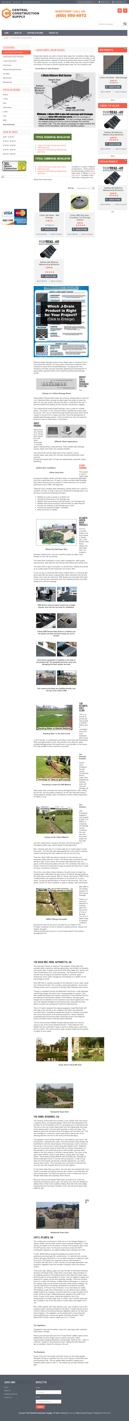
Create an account (34, 2)
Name (38, 1387)
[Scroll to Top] (0, 1371)
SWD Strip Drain (44, 147)
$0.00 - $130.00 (8, 137)
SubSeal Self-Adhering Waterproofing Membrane (49, 263)
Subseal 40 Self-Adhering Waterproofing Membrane (52, 150)
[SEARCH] (125, 24)
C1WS (5, 111)
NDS (4, 103)
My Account (16, 2)
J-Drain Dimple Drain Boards (13, 52)
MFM (4, 120)
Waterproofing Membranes (12, 69)
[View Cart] (125, 10)
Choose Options (50, 229)
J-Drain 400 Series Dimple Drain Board (52, 167)
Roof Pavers (7, 65)
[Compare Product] (120, 10)
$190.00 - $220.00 (9, 149)
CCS (4, 116)
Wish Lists (105, 2)
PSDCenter (106, 1413)
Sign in (25, 2)
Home (6, 38)
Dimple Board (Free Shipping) (13, 56)
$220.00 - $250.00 (9, 154)
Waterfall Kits (7, 82)
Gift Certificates (6, 2)
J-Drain (5, 99)
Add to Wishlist (42, 234)
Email (38, 1397)
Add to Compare (56, 234)
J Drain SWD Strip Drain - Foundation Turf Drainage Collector (80, 217)
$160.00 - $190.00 (9, 145)
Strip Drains (82, 466)
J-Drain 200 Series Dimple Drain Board (52, 145)
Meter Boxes (7, 78)
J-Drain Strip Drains (10, 61)
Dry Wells (6, 74)
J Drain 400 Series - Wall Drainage (49, 216)
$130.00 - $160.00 (9, 141)
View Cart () (120, 2)
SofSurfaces (7, 107)
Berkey (5, 94)
